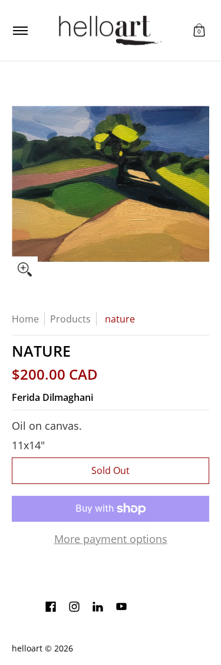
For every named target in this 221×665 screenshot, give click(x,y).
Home (25, 318)
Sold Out (110, 470)
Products (70, 318)
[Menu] (20, 30)
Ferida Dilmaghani (52, 397)
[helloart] (108, 30)
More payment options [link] (110, 539)
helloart (27, 648)
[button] (199, 30)
